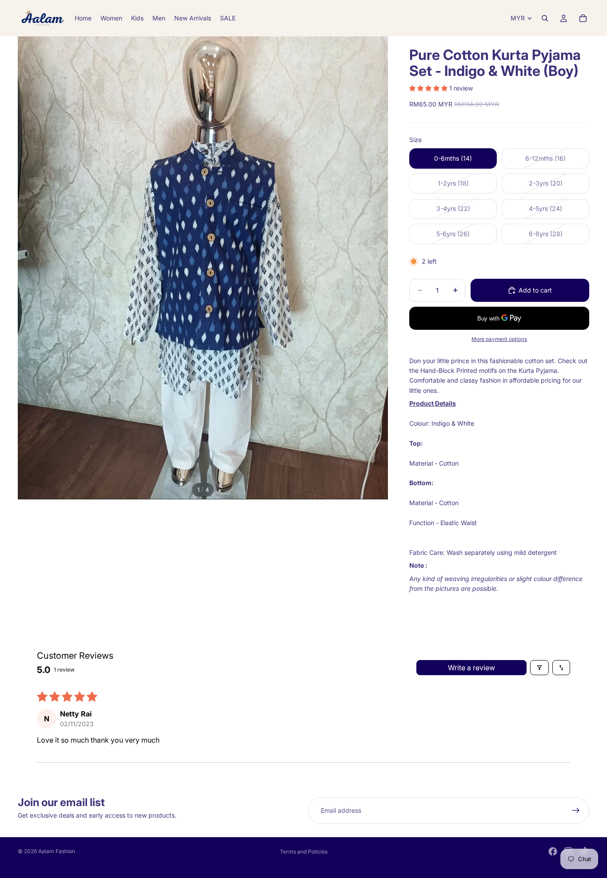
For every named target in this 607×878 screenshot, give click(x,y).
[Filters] (539, 667)
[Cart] (583, 18)
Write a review (471, 667)
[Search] (545, 18)
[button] (429, 88)
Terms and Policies (303, 851)
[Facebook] (552, 851)
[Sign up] (576, 810)
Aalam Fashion (56, 851)
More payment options (499, 339)
